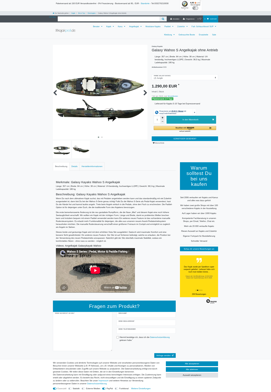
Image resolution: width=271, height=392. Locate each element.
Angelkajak (134, 26)
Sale (214, 34)
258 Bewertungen (199, 294)
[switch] (195, 8)
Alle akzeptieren (192, 363)
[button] (185, 129)
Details (74, 166)
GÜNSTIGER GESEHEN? (184, 138)
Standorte (145, 3)
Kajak (73, 13)
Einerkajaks (91, 13)
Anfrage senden (163, 355)
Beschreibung (61, 166)
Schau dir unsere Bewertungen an (199, 249)
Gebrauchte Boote (187, 34)
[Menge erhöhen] (162, 118)
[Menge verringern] (162, 122)
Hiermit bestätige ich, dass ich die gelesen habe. (145, 338)
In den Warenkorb (190, 119)
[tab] (61, 166)
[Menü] (200, 1)
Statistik (76, 388)
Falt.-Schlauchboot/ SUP (203, 26)
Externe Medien (93, 388)
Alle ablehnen (192, 369)
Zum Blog (52, 17)
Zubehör (181, 26)
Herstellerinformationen (92, 166)
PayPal (110, 388)
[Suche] (163, 18)
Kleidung (168, 34)
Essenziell (61, 388)
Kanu (120, 26)
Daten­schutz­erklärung (97, 383)
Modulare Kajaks (153, 26)
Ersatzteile (203, 34)
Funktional (124, 388)
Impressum (104, 380)
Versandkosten (172, 96)
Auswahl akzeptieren (192, 375)
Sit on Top (81, 13)
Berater (96, 26)
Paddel (167, 26)
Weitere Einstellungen (141, 388)
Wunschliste (159, 143)
